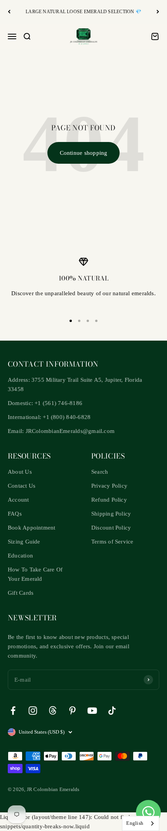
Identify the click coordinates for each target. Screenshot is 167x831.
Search (99, 472)
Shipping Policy (111, 514)
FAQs (15, 514)
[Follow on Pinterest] (72, 710)
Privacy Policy (109, 486)
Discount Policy (111, 528)
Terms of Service (112, 541)
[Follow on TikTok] (112, 710)
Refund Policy (109, 500)
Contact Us (21, 486)
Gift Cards (20, 593)
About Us (20, 472)
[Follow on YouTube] (92, 710)
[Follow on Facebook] (13, 710)
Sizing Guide (24, 541)
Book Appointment (32, 528)
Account (18, 500)
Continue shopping (84, 153)
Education (20, 555)
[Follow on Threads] (52, 710)
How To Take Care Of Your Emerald (35, 574)
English (134, 823)
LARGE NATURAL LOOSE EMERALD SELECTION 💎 (83, 11)
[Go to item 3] (88, 321)
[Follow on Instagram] (33, 710)
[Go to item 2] (79, 321)
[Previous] (9, 12)
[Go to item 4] (96, 321)
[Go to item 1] (71, 321)
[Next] (158, 12)
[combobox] (140, 823)
